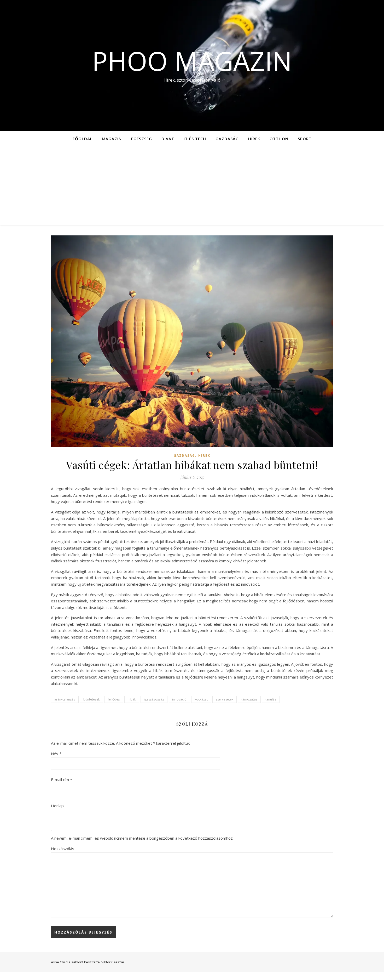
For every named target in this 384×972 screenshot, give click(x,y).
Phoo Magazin (192, 61)
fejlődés (114, 699)
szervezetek (224, 699)
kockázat (201, 699)
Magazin (112, 138)
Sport (305, 138)
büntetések (91, 699)
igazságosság (154, 699)
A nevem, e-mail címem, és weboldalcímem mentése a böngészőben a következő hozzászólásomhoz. (142, 838)
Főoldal (82, 138)
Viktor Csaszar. (113, 962)
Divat (167, 138)
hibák (132, 699)
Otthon (279, 138)
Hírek (254, 138)
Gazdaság (227, 138)
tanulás (270, 699)
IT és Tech (195, 138)
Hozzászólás (62, 848)
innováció (179, 699)
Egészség (141, 138)
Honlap (57, 805)
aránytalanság (64, 699)
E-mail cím (61, 779)
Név (56, 753)
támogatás (249, 699)
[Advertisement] (192, 185)
